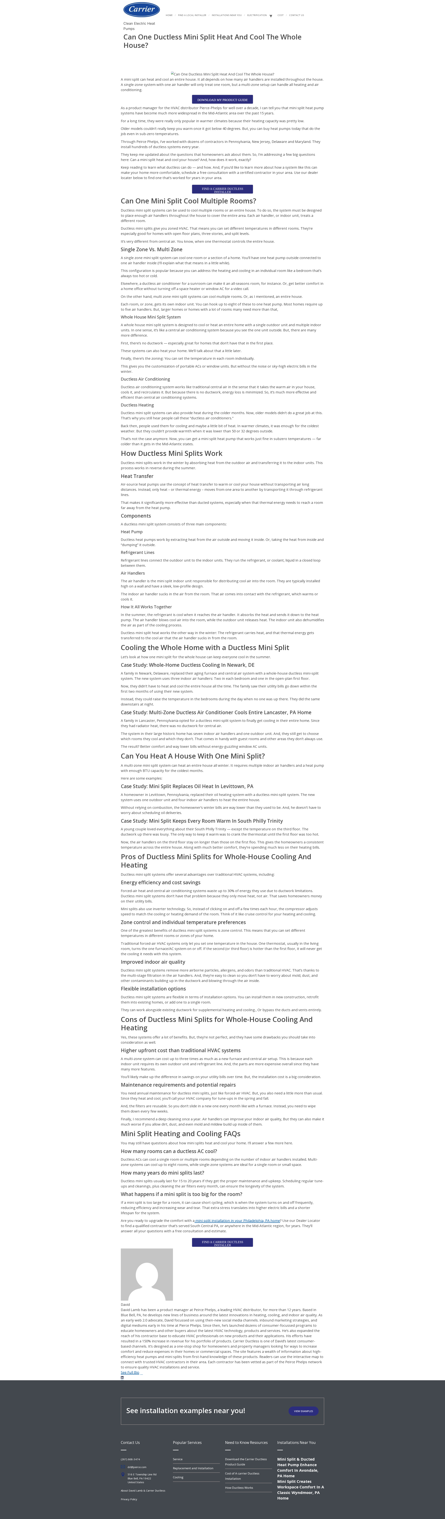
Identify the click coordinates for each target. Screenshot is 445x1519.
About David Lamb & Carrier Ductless (143, 1490)
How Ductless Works (239, 1488)
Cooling (178, 1477)
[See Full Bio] (141, 1372)
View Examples (303, 1411)
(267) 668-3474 (130, 1459)
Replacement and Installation (193, 1468)
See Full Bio (130, 1372)
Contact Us (296, 15)
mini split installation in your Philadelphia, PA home (237, 1220)
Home (169, 15)
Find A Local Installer (192, 15)
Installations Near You (227, 15)
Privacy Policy (129, 1499)
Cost (281, 15)
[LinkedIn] (122, 1377)
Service (178, 1459)
